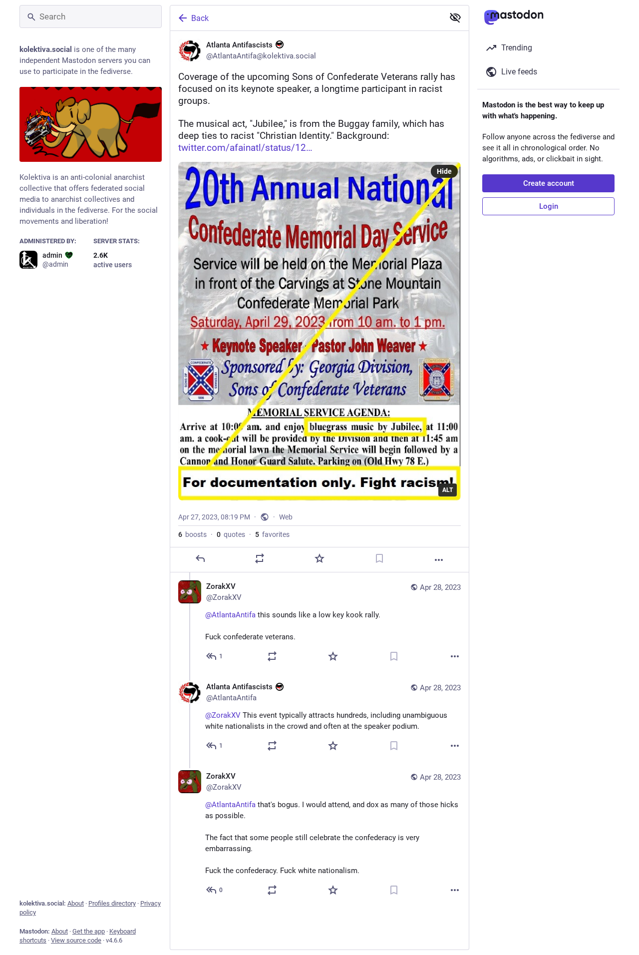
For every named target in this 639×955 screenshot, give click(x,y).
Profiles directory (112, 903)
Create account (548, 183)
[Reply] (200, 558)
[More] (439, 560)
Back (200, 18)
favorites (272, 534)
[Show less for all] (455, 17)
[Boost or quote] (260, 558)
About (75, 903)
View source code (76, 940)
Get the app (88, 931)
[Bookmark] (379, 558)
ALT (447, 489)
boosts (192, 534)
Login (548, 206)
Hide (444, 171)
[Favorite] (319, 558)
